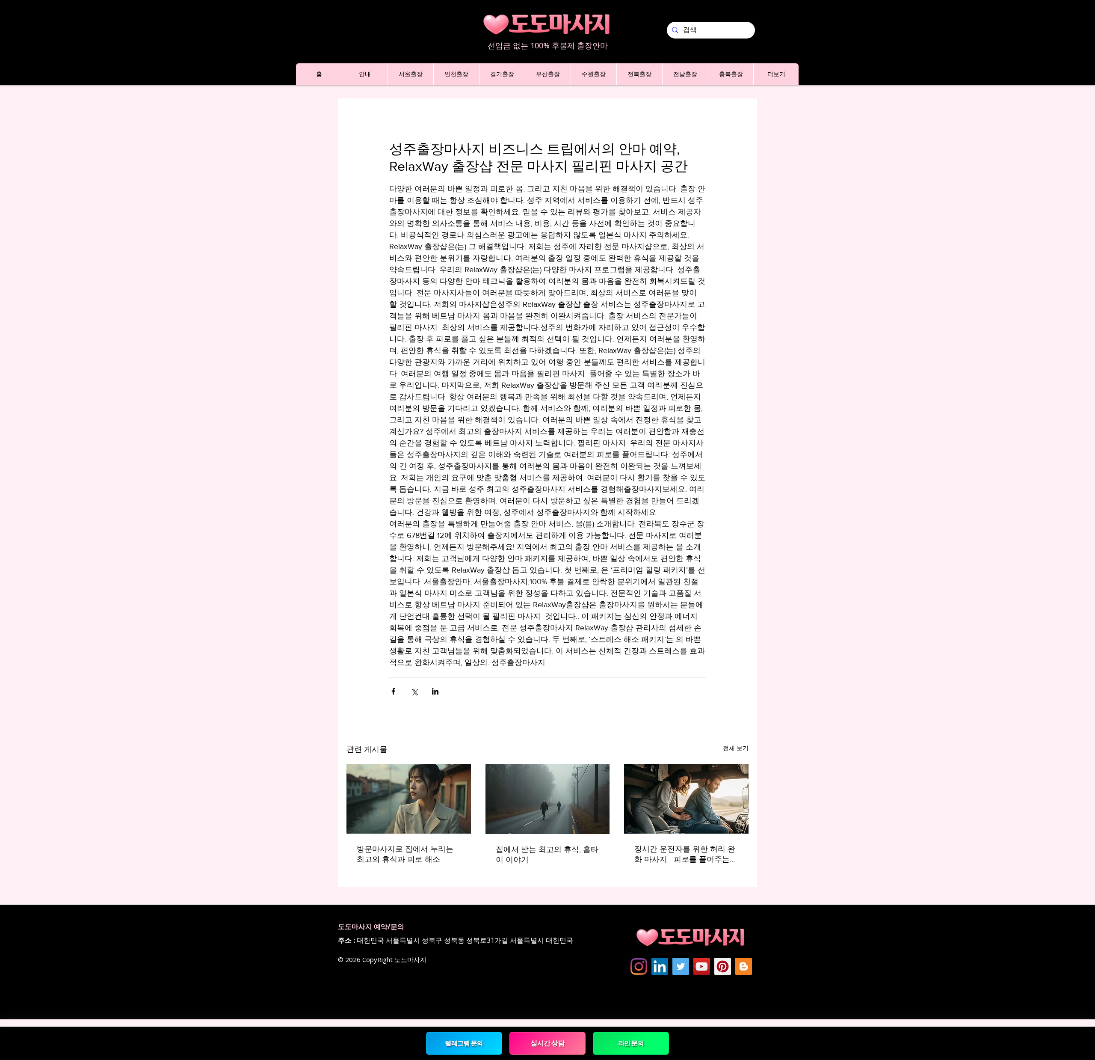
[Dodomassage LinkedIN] (659, 966)
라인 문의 (631, 1043)
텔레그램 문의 (464, 1043)
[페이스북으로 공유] (393, 691)
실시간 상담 (547, 1043)
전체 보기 (736, 748)
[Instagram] (638, 966)
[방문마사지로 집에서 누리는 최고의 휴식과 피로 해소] (408, 799)
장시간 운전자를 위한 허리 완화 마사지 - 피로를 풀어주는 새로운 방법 (684, 854)
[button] (365, 74)
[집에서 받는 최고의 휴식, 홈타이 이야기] (547, 799)
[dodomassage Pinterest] (722, 966)
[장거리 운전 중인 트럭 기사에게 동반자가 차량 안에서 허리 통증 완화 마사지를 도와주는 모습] (686, 799)
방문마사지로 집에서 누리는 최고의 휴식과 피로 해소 (405, 854)
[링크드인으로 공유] (435, 691)
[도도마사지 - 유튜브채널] (701, 966)
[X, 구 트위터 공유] (414, 691)
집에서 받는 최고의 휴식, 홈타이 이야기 (547, 854)
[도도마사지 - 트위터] (680, 966)
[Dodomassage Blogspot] (743, 966)
